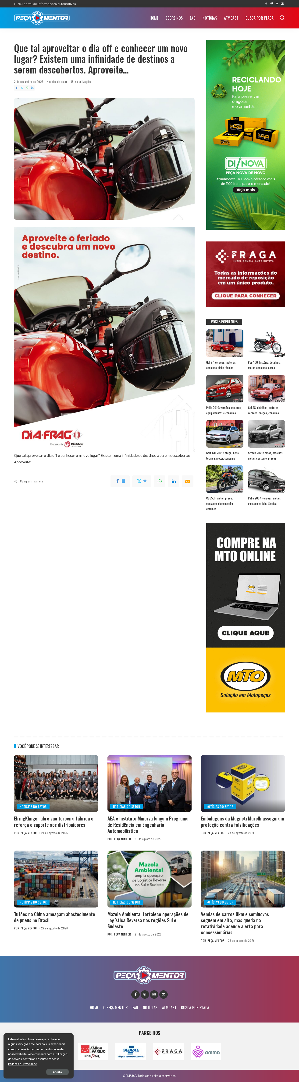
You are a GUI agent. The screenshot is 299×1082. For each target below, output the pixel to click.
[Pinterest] (271, 3)
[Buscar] (282, 17)
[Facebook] (266, 3)
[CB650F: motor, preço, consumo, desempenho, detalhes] (224, 479)
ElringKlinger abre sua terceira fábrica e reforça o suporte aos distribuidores (53, 821)
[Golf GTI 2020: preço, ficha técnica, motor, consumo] (224, 434)
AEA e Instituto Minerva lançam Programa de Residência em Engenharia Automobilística (148, 824)
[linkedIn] (173, 481)
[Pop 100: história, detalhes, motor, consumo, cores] (266, 343)
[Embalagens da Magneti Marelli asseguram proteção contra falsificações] (243, 783)
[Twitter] (21, 88)
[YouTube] (282, 3)
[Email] (187, 481)
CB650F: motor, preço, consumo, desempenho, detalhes (220, 503)
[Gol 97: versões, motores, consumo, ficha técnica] (224, 343)
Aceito (57, 1071)
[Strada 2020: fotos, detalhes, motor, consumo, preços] (266, 434)
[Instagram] (277, 3)
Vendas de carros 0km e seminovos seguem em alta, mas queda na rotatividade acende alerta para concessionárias (235, 923)
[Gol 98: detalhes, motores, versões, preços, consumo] (266, 388)
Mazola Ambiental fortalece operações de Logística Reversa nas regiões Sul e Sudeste (148, 920)
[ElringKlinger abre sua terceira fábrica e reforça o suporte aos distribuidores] (56, 783)
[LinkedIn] (32, 88)
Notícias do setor (57, 82)
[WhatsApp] (27, 88)
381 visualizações (81, 82)
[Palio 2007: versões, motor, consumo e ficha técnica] (266, 479)
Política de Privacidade (22, 1064)
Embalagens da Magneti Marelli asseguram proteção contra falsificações (242, 821)
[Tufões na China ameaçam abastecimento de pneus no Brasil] (56, 879)
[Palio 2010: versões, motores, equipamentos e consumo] (224, 388)
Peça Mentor (29, 833)
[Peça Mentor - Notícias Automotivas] (42, 18)
